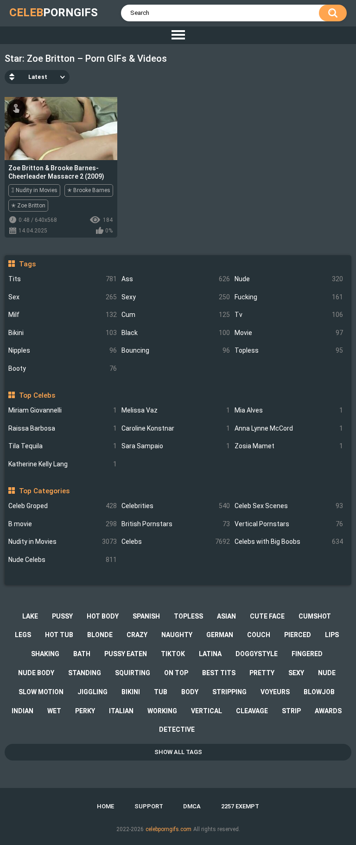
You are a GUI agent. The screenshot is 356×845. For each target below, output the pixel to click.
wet (54, 711)
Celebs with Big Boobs (289, 541)
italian (121, 711)
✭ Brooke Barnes (88, 190)
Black (175, 332)
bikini (130, 692)
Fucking (289, 297)
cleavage (252, 711)
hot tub (59, 635)
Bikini (62, 332)
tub (160, 692)
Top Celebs (37, 395)
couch (258, 635)
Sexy (175, 297)
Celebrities (175, 506)
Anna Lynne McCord (289, 428)
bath (81, 654)
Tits (62, 279)
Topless (289, 350)
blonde (100, 635)
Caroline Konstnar (175, 428)
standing (84, 673)
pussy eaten (125, 654)
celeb (53, 12)
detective (177, 729)
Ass (175, 279)
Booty (62, 368)
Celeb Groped (62, 506)
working (162, 711)
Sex (62, 297)
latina (210, 654)
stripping (229, 692)
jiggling (92, 692)
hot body (103, 616)
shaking (45, 654)
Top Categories (44, 491)
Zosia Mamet (289, 446)
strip (291, 711)
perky (85, 711)
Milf (62, 314)
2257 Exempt (240, 806)
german (219, 635)
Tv (289, 314)
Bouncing (175, 350)
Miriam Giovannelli (62, 410)
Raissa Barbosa (62, 428)
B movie (62, 524)
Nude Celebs (62, 559)
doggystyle (256, 654)
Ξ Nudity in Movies (34, 190)
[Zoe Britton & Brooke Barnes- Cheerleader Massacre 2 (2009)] (61, 128)
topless (188, 616)
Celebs (175, 541)
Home (105, 806)
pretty (261, 673)
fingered (307, 654)
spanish (146, 616)
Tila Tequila (62, 446)
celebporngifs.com (168, 829)
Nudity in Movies (62, 541)
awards (328, 711)
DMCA (192, 806)
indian (22, 711)
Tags (27, 264)
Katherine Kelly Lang (62, 464)
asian (226, 616)
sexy (296, 673)
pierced (297, 635)
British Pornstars (175, 524)
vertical (206, 711)
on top (176, 673)
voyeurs (275, 692)
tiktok (173, 654)
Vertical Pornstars (289, 524)
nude (327, 673)
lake (30, 616)
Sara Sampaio (175, 446)
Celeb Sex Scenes (289, 506)
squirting (132, 673)
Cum (175, 314)
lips (332, 635)
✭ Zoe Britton (28, 205)
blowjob (319, 692)
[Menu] (178, 35)
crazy (137, 635)
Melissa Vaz (175, 410)
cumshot (315, 616)
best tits (218, 673)
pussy (62, 616)
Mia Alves (289, 410)
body (189, 692)
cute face (267, 616)
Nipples (62, 350)
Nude (289, 279)
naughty (176, 635)
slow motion (41, 692)
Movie (289, 332)
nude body (36, 673)
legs (23, 635)
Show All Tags (178, 751)
